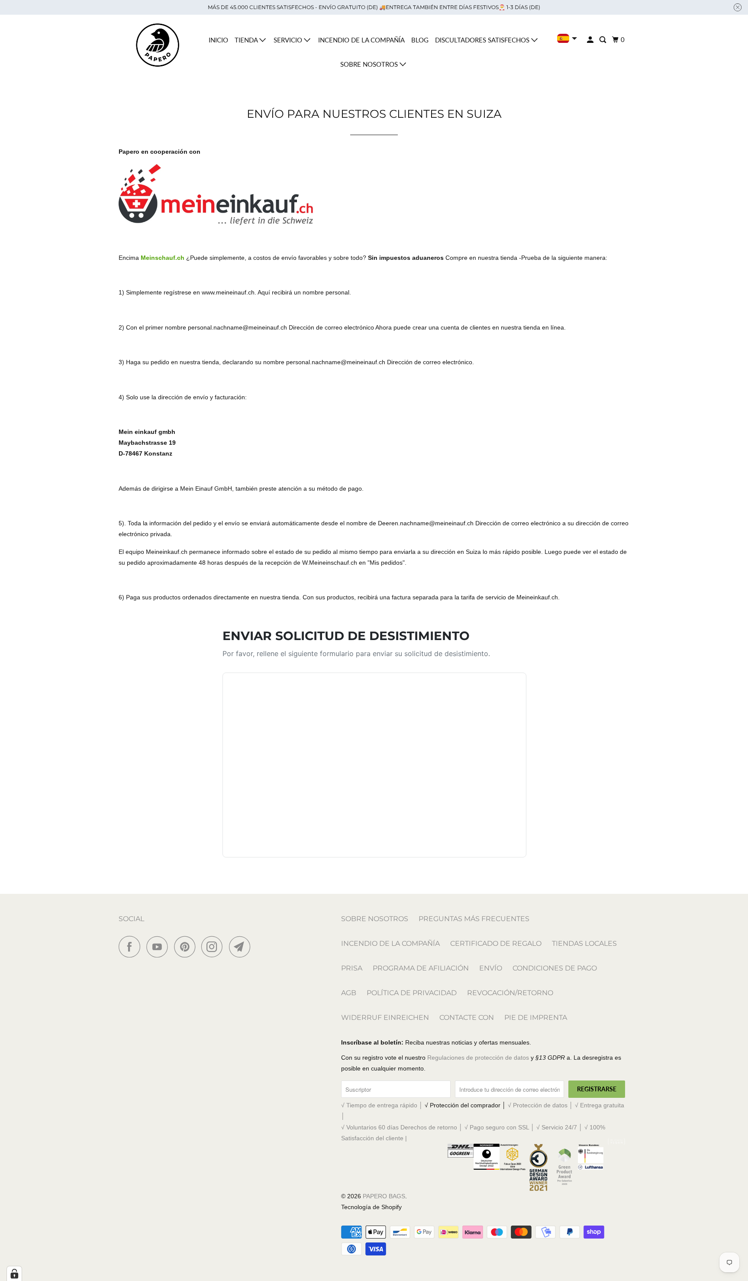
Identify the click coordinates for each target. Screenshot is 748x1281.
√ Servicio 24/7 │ (560, 1127)
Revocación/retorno (510, 993)
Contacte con (466, 1017)
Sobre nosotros (370, 64)
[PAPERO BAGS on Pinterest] (187, 947)
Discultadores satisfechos (483, 40)
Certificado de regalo (496, 943)
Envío (490, 968)
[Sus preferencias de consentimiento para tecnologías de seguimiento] (14, 1273)
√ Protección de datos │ (541, 1105)
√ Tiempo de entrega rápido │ (383, 1105)
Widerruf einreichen (385, 1017)
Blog (420, 40)
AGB (348, 993)
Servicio (289, 40)
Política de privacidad (412, 993)
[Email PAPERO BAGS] (242, 947)
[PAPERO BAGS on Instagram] (214, 947)
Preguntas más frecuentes (474, 919)
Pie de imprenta (535, 1017)
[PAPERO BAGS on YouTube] (159, 947)
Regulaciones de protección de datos (478, 1057)
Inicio (218, 40)
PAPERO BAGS (384, 1196)
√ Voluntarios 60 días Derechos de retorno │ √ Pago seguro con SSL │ (438, 1127)
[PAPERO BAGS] (158, 45)
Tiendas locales (584, 943)
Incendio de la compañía (361, 40)
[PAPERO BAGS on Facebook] (132, 947)
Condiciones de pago (555, 968)
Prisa (351, 968)
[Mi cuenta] (590, 40)
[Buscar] (603, 40)
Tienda (247, 40)
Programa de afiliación (421, 968)
